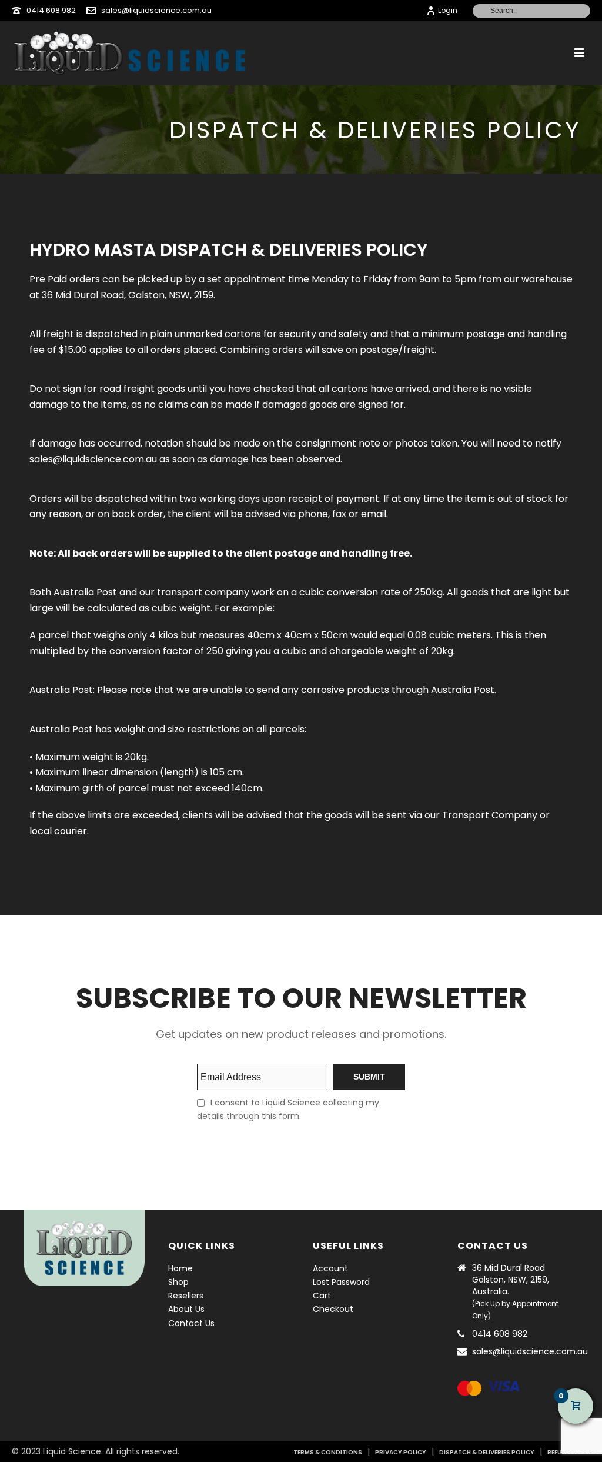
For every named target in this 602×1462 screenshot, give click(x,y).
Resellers (185, 1295)
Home (180, 1268)
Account (330, 1268)
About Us (186, 1309)
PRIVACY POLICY (400, 1452)
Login (447, 10)
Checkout (333, 1309)
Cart (322, 1295)
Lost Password (341, 1282)
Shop (178, 1282)
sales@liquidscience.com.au (156, 10)
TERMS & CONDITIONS (327, 1452)
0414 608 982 (51, 10)
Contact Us (191, 1323)
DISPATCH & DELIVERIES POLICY (486, 1452)
